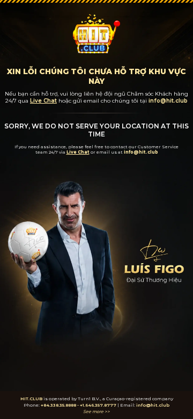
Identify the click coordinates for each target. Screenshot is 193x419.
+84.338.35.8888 (58, 405)
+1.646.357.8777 (98, 405)
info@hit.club (152, 405)
